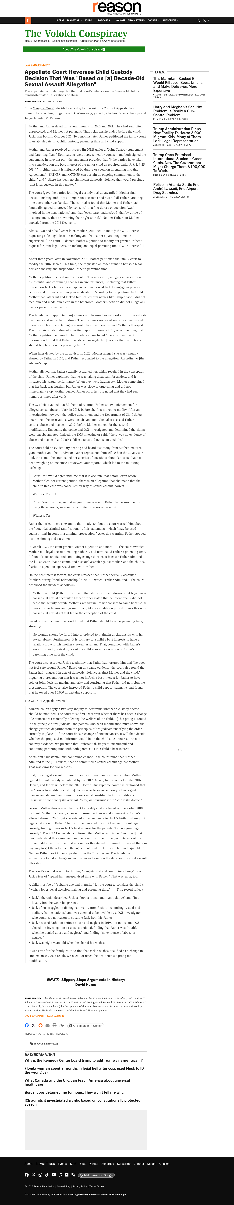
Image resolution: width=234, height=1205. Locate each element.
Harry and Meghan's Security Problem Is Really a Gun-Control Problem (177, 110)
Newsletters (136, 20)
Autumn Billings (162, 144)
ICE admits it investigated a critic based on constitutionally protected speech (82, 1102)
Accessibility (63, 1186)
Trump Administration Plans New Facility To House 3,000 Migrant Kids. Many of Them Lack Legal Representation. (177, 134)
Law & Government (37, 65)
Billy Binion (159, 174)
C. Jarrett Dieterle (163, 94)
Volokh (120, 20)
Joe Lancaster (160, 196)
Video (89, 20)
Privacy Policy (80, 1186)
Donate (152, 20)
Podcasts (104, 20)
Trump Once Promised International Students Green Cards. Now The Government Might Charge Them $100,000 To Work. (179, 162)
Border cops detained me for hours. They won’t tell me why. (74, 1092)
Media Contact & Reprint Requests (46, 1033)
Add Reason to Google (87, 1026)
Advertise (108, 1164)
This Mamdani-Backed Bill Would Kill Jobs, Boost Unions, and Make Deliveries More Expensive (178, 84)
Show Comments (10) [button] (45, 1043)
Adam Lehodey (185, 94)
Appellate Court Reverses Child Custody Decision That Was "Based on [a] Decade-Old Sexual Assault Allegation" (85, 78)
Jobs (82, 1164)
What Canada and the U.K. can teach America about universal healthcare (77, 1082)
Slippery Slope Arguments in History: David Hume (85, 982)
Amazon (164, 1164)
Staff (73, 1164)
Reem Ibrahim (160, 119)
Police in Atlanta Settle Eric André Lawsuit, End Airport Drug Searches (176, 188)
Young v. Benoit (43, 108)
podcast (91, 1010)
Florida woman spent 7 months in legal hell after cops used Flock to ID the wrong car (84, 1070)
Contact (139, 1164)
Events (62, 1164)
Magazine (73, 20)
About (28, 1164)
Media (151, 1164)
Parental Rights (55, 1015)
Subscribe (169, 20)
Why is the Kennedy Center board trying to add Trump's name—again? (84, 1060)
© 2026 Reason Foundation (39, 1186)
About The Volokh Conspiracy (83, 49)
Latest (60, 20)
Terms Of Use (96, 1186)
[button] (206, 20)
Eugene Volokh (33, 101)
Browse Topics (45, 1164)
